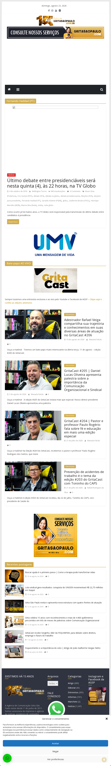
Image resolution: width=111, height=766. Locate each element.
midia (40, 205)
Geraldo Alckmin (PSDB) (51, 200)
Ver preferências (55, 759)
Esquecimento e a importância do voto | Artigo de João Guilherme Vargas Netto (62, 648)
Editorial (71, 687)
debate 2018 (39, 196)
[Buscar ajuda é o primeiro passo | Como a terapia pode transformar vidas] (14, 572)
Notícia (11, 175)
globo (65, 200)
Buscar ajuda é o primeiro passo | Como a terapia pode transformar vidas (60, 572)
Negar (55, 751)
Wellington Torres (39, 191)
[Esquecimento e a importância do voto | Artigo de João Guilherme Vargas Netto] (14, 647)
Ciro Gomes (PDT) (24, 196)
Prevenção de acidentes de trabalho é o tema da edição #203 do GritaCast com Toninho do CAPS (84, 477)
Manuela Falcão (95, 339)
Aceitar (55, 743)
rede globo (48, 205)
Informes (72, 697)
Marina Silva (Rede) (29, 205)
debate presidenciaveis (70, 196)
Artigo (71, 683)
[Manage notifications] (104, 759)
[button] (106, 718)
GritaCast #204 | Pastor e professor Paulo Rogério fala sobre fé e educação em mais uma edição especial (83, 428)
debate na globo (52, 196)
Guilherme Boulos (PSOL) (79, 200)
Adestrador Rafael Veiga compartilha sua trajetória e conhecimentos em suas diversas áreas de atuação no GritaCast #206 (84, 327)
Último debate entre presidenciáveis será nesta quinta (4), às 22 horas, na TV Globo (51, 183)
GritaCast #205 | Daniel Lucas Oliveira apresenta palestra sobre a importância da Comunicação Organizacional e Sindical (83, 380)
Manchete (72, 701)
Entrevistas (70, 314)
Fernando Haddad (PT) (31, 200)
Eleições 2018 (86, 196)
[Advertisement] (55, 63)
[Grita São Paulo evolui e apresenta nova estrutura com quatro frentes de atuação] (14, 602)
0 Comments (75, 191)
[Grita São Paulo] (9, 89)
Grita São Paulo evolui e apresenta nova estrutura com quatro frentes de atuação (63, 602)
